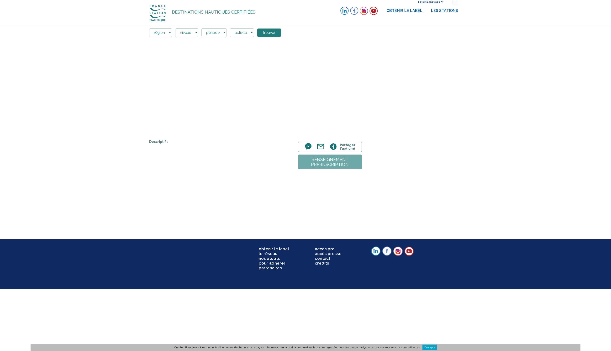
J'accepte (429, 347)
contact (322, 258)
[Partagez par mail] (321, 149)
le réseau (268, 253)
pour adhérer (272, 263)
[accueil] (158, 12)
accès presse (328, 253)
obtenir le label (274, 248)
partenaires (270, 268)
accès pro (325, 248)
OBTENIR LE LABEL (404, 10)
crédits (322, 263)
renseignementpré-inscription (330, 162)
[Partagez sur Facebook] (334, 149)
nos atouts (269, 258)
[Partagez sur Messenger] (310, 149)
